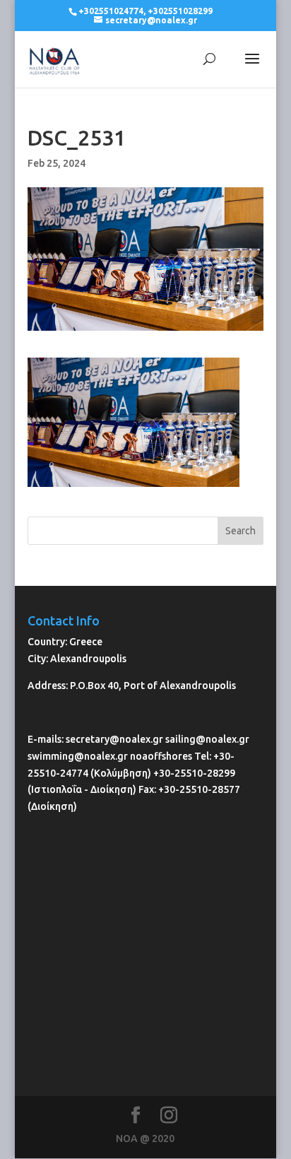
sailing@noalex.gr (207, 739)
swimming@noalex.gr (78, 756)
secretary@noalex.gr (114, 739)
